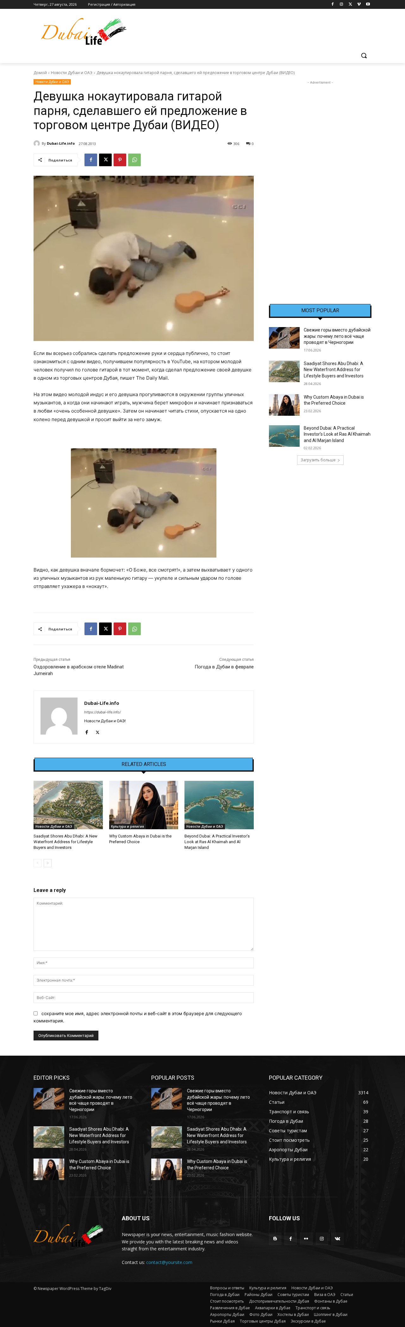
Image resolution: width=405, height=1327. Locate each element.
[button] (363, 55)
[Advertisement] (320, 181)
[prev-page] (37, 863)
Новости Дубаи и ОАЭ (71, 72)
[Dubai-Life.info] (38, 143)
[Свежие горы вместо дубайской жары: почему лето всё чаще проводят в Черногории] (284, 338)
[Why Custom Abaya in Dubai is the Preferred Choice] (143, 805)
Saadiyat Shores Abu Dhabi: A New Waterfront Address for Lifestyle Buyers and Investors (65, 842)
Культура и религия (127, 826)
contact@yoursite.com (169, 1262)
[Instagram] (341, 4)
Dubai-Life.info (61, 143)
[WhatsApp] (134, 160)
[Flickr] (306, 1239)
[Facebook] (332, 4)
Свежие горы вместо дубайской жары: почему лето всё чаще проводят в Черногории (337, 336)
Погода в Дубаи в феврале (224, 667)
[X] (350, 4)
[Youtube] (367, 4)
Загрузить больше (318, 460)
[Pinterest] (120, 160)
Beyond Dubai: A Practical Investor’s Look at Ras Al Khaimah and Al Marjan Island (217, 842)
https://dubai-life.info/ (102, 712)
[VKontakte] (337, 1239)
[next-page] (48, 863)
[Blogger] (275, 1239)
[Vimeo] (359, 4)
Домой (40, 72)
